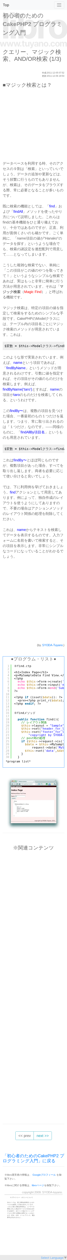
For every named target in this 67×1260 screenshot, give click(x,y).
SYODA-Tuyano (52, 645)
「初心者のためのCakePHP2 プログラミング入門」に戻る (33, 1158)
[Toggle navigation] (59, 5)
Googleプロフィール (44, 1174)
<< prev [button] (24, 1136)
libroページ (38, 1185)
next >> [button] (43, 1136)
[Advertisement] (33, 126)
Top (6, 5)
